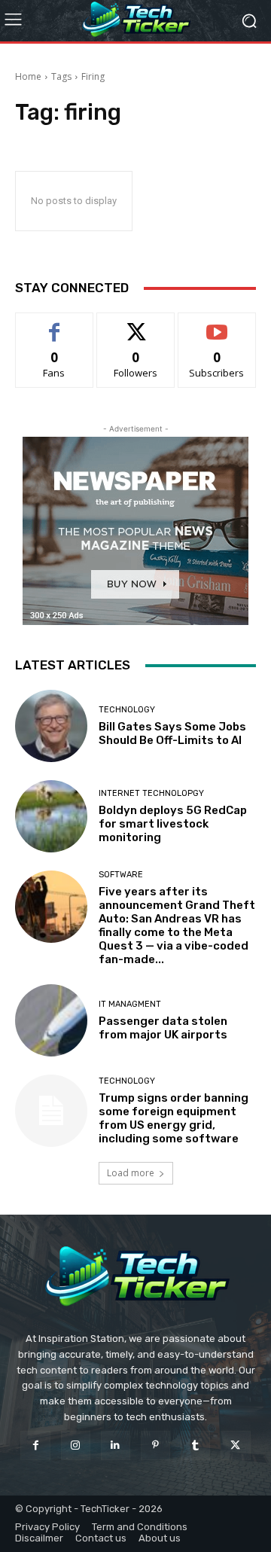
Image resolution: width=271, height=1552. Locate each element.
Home (28, 76)
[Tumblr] (195, 1445)
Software (121, 875)
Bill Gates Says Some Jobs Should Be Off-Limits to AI (172, 733)
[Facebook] (35, 1445)
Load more (130, 1172)
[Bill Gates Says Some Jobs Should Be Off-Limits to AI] (51, 726)
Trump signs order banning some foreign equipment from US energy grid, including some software (173, 1118)
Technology (127, 710)
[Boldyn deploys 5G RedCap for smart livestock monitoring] (51, 816)
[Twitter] (235, 1445)
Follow (136, 324)
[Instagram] (75, 1445)
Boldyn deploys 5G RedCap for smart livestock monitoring (173, 823)
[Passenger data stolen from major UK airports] (51, 1020)
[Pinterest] (155, 1445)
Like (54, 324)
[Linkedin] (115, 1445)
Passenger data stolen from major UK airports (163, 1027)
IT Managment (130, 1004)
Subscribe (216, 324)
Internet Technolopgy (151, 793)
